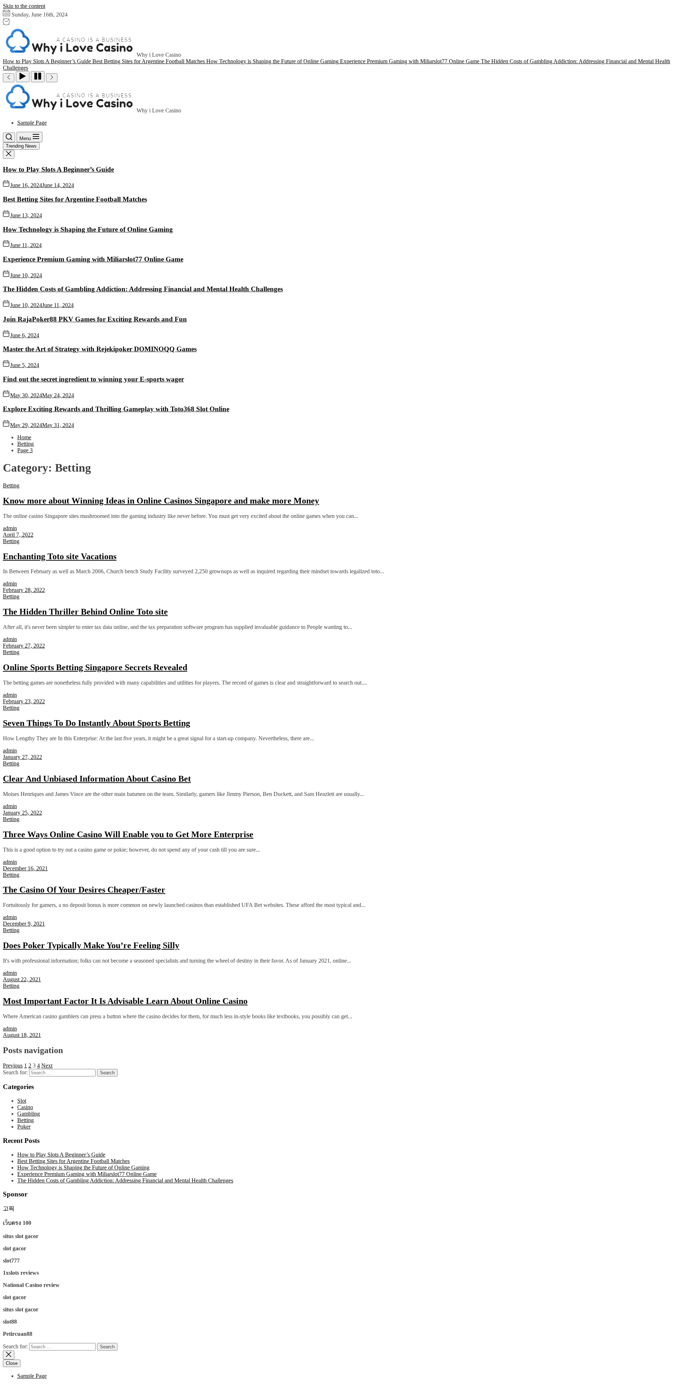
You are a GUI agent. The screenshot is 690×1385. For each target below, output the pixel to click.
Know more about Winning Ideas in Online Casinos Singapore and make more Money (161, 500)
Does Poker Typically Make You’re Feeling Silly (91, 945)
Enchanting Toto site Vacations (59, 556)
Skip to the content (24, 6)
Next (46, 1065)
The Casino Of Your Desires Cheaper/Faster (84, 889)
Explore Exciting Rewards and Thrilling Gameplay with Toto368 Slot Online (116, 409)
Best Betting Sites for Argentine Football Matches (75, 199)
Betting (11, 485)
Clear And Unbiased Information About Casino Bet (97, 778)
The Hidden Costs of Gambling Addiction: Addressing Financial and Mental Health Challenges (143, 289)
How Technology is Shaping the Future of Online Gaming (88, 229)
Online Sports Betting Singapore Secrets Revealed (95, 667)
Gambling (28, 1114)
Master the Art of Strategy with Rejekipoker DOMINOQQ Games (100, 349)
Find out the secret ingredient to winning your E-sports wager (93, 379)
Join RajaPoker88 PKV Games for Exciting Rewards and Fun (95, 319)
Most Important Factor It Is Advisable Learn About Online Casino (125, 1001)
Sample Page (32, 123)
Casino (25, 1107)
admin (10, 528)
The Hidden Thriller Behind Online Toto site (85, 611)
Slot (21, 1101)
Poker (24, 1127)
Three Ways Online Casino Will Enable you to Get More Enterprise (128, 834)
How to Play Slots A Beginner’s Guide (58, 169)
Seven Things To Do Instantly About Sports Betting (96, 723)
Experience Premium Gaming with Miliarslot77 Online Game (93, 259)
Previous (13, 1065)
